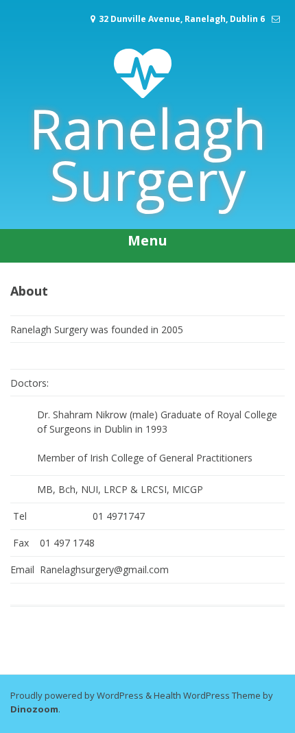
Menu (147, 240)
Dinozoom (34, 709)
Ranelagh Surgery (148, 154)
